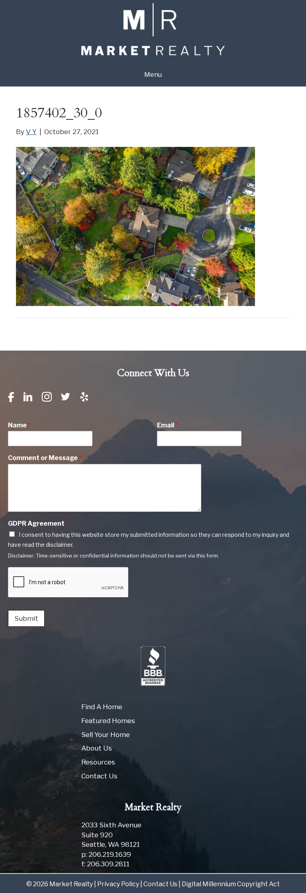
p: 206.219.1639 (106, 854)
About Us (96, 748)
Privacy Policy (118, 884)
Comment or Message (45, 458)
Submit (26, 618)
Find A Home (101, 707)
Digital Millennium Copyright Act (231, 884)
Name (19, 425)
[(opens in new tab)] (153, 666)
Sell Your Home (105, 735)
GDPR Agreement (38, 523)
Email (167, 425)
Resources (98, 762)
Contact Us (99, 776)
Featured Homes (108, 721)
